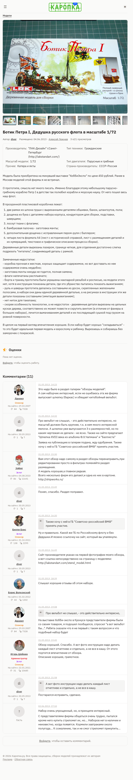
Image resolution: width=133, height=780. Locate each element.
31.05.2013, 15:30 (47, 454)
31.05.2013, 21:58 (47, 677)
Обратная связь (23, 759)
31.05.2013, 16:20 (47, 515)
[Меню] (5, 7)
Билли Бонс (19, 529)
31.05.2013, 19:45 (47, 640)
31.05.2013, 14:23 (47, 384)
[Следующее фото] (122, 67)
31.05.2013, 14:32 (47, 416)
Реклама (7, 759)
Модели (7, 15)
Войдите (7, 362)
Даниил (19, 398)
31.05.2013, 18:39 (47, 578)
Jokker (19, 468)
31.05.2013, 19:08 (47, 607)
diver (14, 139)
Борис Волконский (19, 592)
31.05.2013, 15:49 (47, 487)
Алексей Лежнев (58, 139)
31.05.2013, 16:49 (47, 550)
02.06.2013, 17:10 (47, 706)
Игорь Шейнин (19, 654)
